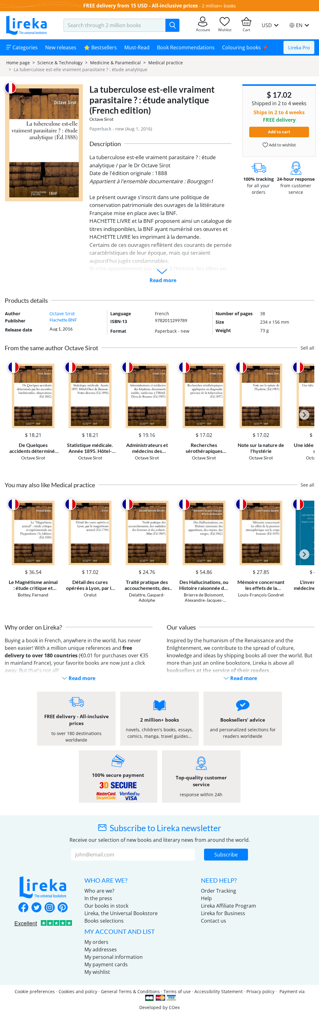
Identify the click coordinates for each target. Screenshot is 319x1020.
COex (174, 1007)
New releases (60, 47)
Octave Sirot (101, 119)
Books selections (104, 920)
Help (206, 898)
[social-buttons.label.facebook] (23, 908)
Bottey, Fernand (33, 594)
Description (105, 143)
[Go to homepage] (26, 25)
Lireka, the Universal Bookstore (121, 913)
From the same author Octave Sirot (51, 347)
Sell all (307, 348)
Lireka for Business (223, 913)
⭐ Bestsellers (100, 47)
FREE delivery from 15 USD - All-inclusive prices (140, 5)
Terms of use (177, 991)
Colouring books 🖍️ (245, 47)
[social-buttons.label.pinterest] (63, 908)
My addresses (100, 949)
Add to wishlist (282, 145)
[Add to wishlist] (53, 367)
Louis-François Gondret (261, 594)
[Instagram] (50, 908)
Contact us (213, 920)
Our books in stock (106, 905)
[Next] (304, 415)
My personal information (113, 957)
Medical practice (165, 63)
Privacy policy (260, 991)
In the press (98, 898)
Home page (18, 63)
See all (307, 485)
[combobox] (115, 25)
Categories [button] (24, 47)
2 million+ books (219, 6)
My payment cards (106, 964)
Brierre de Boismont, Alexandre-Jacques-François (204, 600)
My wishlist (97, 972)
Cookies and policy (78, 991)
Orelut (90, 594)
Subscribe (226, 854)
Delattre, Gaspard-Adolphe (147, 597)
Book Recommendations (186, 47)
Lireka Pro (299, 47)
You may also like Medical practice (50, 484)
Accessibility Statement (218, 991)
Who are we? (99, 890)
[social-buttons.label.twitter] (36, 908)
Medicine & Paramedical (115, 63)
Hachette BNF (63, 319)
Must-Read (137, 47)
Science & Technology (60, 63)
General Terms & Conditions (130, 991)
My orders (96, 942)
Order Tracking (218, 890)
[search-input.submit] (172, 25)
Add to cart (279, 132)
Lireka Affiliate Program (228, 905)
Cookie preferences (35, 991)
